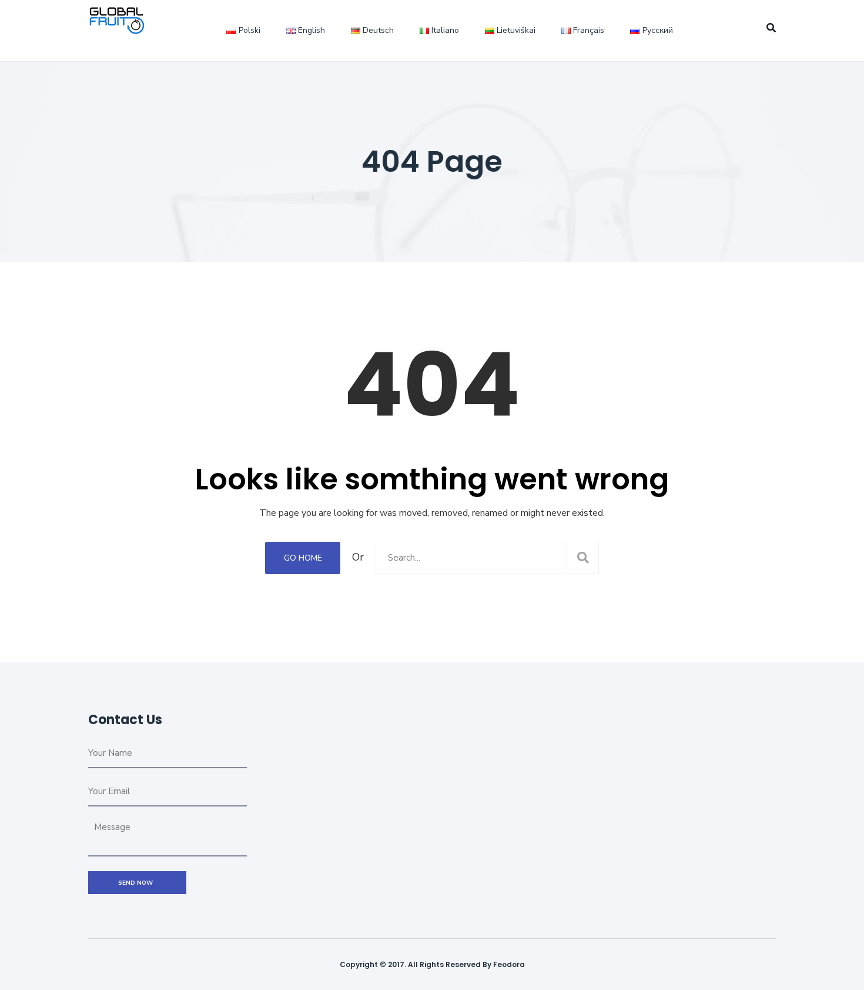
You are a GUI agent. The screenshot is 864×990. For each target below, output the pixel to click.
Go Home (303, 558)
